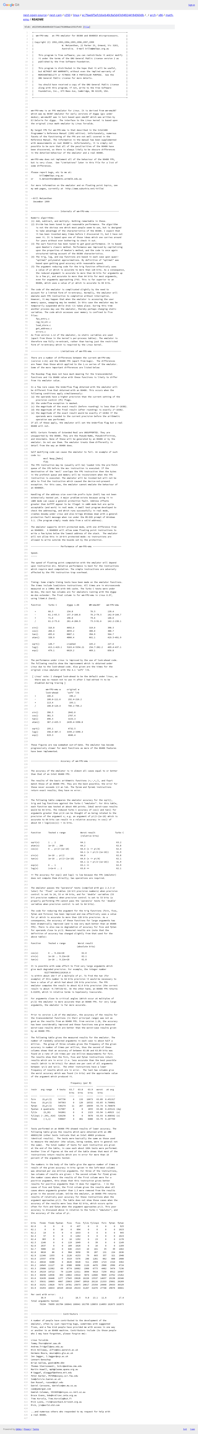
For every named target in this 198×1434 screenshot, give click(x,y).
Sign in (191, 4)
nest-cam (55, 15)
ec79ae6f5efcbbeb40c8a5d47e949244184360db (113, 15)
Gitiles (19, 1429)
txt (185, 1429)
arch (153, 15)
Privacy (27, 1429)
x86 (160, 15)
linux (76, 15)
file (86, 27)
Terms (35, 1429)
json (192, 1429)
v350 (67, 15)
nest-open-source (35, 15)
